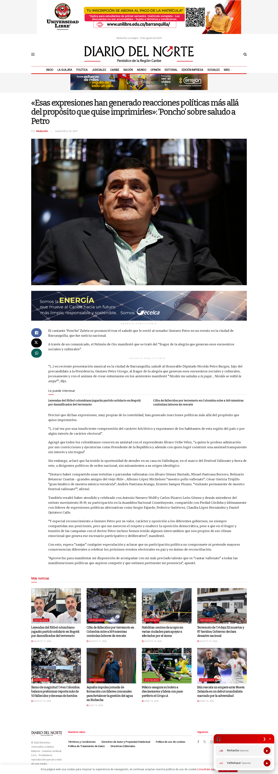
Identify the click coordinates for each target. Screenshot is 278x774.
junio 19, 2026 (151, 700)
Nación (128, 69)
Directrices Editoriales (123, 746)
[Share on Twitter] (36, 342)
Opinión (156, 69)
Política (82, 69)
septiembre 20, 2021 (66, 131)
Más (227, 69)
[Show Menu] (33, 54)
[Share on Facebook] (36, 332)
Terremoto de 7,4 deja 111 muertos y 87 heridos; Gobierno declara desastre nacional (220, 632)
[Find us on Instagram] (211, 742)
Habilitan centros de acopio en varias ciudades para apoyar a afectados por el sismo (162, 632)
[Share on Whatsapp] (36, 353)
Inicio (49, 69)
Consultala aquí (206, 769)
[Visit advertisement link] (139, 17)
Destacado (41, 620)
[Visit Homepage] (139, 54)
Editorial (171, 69)
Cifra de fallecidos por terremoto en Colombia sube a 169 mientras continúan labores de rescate (110, 632)
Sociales (213, 69)
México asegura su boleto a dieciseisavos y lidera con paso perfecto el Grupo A (162, 691)
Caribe (114, 69)
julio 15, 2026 (95, 705)
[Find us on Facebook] (198, 742)
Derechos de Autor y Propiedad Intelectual (126, 741)
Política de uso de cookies (170, 741)
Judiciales (99, 69)
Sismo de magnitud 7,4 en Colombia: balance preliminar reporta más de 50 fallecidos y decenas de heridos (55, 691)
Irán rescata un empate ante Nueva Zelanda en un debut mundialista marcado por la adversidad (221, 691)
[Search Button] (245, 54)
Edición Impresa (192, 69)
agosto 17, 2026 (42, 641)
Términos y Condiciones (82, 741)
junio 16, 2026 (206, 700)
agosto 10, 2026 (153, 641)
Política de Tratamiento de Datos (86, 746)
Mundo (141, 69)
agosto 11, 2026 (97, 641)
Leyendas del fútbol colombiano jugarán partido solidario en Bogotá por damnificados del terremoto (55, 632)
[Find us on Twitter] (204, 742)
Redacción (42, 131)
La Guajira (64, 69)
